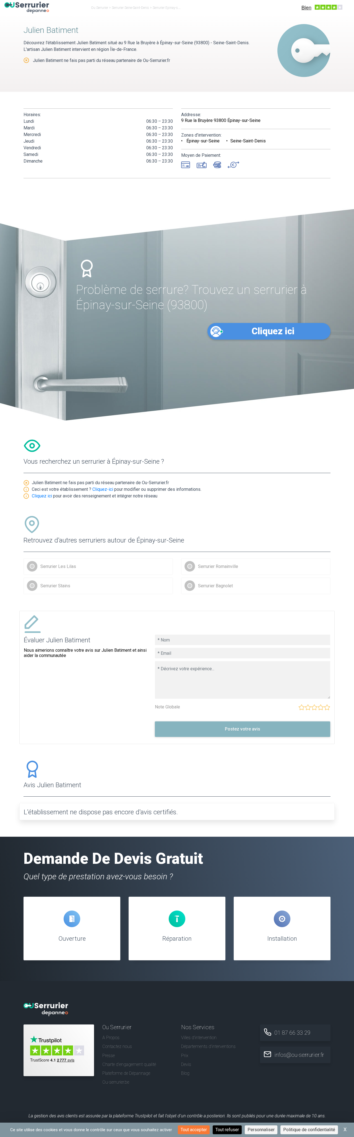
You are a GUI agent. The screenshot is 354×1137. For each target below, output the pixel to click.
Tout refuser (227, 1129)
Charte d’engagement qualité (129, 1064)
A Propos (110, 1037)
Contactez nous (117, 1046)
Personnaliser (261, 1129)
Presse (108, 1055)
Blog (185, 1073)
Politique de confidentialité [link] (309, 1129)
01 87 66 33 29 (292, 1032)
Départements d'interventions (208, 1046)
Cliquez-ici (102, 489)
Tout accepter (194, 1129)
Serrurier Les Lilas (58, 566)
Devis (186, 1064)
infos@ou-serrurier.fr (299, 1055)
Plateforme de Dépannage (126, 1073)
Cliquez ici (273, 331)
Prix (184, 1055)
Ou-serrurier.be (115, 1082)
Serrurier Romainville (218, 566)
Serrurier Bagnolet (215, 585)
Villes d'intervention (199, 1037)
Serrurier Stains (55, 585)
